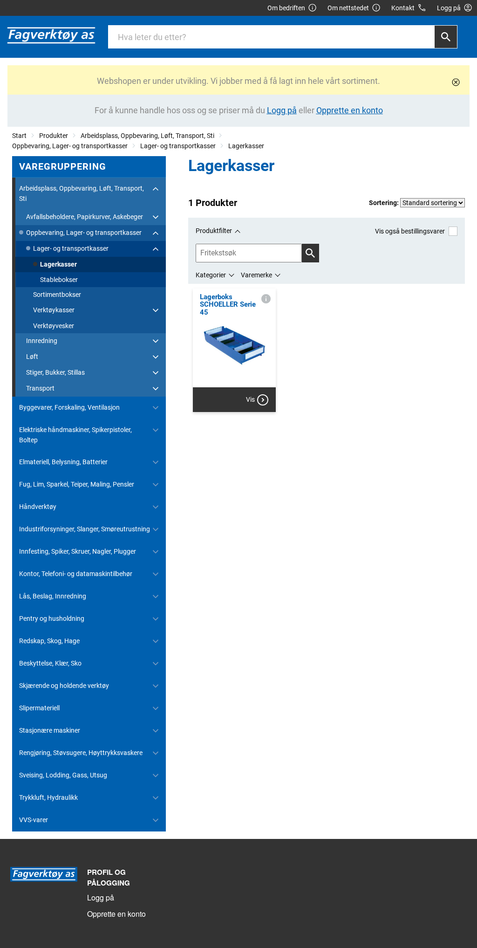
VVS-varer (33, 820)
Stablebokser (59, 279)
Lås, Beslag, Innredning (52, 596)
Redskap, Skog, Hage (49, 641)
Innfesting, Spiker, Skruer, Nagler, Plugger (77, 551)
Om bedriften (286, 8)
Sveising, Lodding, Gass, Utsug (63, 775)
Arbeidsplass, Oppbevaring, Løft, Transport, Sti (147, 135)
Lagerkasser (246, 146)
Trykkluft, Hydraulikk (48, 797)
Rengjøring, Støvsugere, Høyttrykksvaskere (81, 752)
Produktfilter (214, 230)
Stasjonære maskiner (49, 730)
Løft (32, 356)
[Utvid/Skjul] (155, 188)
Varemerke (256, 275)
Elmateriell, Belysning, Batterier (63, 462)
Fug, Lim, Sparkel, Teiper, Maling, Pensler (76, 484)
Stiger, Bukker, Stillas (55, 372)
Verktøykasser (54, 310)
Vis (250, 399)
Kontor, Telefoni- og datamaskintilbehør (75, 573)
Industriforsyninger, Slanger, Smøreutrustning (84, 529)
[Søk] (445, 36)
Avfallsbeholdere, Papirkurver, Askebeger (84, 216)
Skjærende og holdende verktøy (64, 685)
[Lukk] (455, 82)
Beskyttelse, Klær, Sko (50, 663)
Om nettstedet (348, 8)
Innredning (41, 340)
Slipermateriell (39, 708)
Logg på (100, 897)
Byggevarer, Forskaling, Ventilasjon (69, 407)
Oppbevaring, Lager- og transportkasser (70, 146)
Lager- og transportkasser (178, 146)
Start (19, 135)
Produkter (53, 135)
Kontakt (403, 8)
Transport (40, 388)
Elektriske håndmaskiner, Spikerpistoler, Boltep (75, 435)
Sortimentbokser (57, 294)
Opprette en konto (116, 913)
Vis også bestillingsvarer (410, 231)
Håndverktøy (37, 506)
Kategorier (211, 275)
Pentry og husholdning (51, 618)
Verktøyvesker (53, 326)
